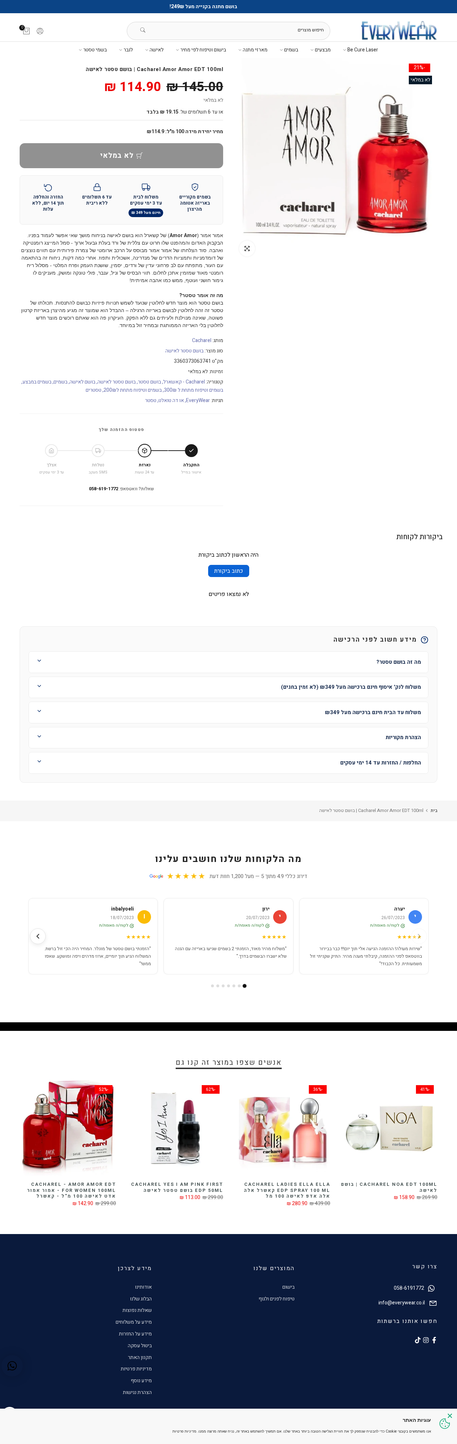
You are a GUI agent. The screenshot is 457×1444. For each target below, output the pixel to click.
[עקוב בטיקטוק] (418, 1340)
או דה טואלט (171, 400)
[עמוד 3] (233, 985)
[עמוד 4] (228, 985)
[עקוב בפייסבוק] (434, 1340)
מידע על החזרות (135, 1334)
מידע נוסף (141, 1380)
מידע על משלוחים (134, 1322)
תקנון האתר (140, 1357)
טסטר (150, 400)
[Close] (449, 1415)
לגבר (128, 50)
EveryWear (198, 400)
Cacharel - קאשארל (184, 382)
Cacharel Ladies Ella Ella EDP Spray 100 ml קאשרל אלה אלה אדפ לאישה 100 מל (287, 1190)
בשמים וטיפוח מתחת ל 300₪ (193, 390)
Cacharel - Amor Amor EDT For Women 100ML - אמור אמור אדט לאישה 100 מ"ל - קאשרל (71, 1190)
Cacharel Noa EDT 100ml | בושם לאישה (389, 1187)
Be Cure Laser (362, 50)
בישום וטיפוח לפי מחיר (203, 50)
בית (434, 810)
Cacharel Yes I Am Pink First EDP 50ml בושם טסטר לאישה (177, 1187)
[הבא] (38, 936)
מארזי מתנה (255, 50)
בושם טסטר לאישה (184, 351)
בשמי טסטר (95, 50)
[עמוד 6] (217, 985)
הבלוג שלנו (141, 1299)
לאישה (157, 50)
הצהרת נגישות (137, 1392)
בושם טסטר (149, 382)
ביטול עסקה (140, 1345)
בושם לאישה (82, 382)
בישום (288, 1287)
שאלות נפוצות (137, 1310)
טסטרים (93, 390)
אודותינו (143, 1287)
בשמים (291, 50)
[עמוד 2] (239, 985)
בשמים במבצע (36, 382)
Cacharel (201, 340)
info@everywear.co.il (401, 1303)
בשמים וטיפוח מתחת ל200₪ (133, 390)
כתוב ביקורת (228, 571)
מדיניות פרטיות (136, 1369)
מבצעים (323, 50)
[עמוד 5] (223, 985)
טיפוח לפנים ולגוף (276, 1299)
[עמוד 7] (212, 985)
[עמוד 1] (245, 986)
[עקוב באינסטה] (426, 1340)
